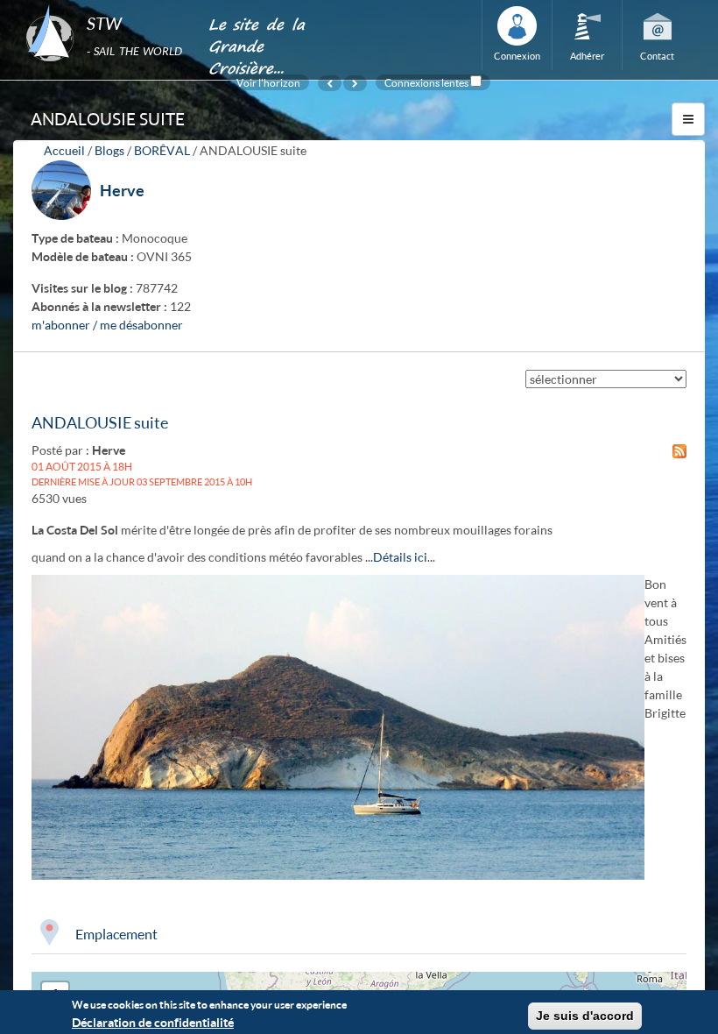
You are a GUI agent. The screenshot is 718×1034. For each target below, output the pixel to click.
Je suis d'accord (585, 1016)
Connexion (517, 55)
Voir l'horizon (268, 82)
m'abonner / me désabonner (107, 324)
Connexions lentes (426, 82)
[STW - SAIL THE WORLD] (106, 5)
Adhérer (587, 55)
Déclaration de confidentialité (153, 1022)
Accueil (64, 150)
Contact (657, 55)
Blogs (109, 150)
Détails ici (400, 556)
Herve (122, 190)
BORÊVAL (162, 150)
